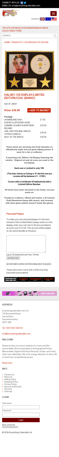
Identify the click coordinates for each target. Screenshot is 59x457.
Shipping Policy (11, 382)
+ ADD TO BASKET (39, 110)
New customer (8, 424)
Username (7, 403)
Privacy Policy (10, 384)
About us (8, 377)
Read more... (7, 363)
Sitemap (8, 391)
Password (6, 410)
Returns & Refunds (12, 387)
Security (8, 389)
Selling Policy (10, 379)
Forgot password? (10, 427)
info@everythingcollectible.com (26, 5)
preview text (13, 258)
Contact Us (9, 374)
